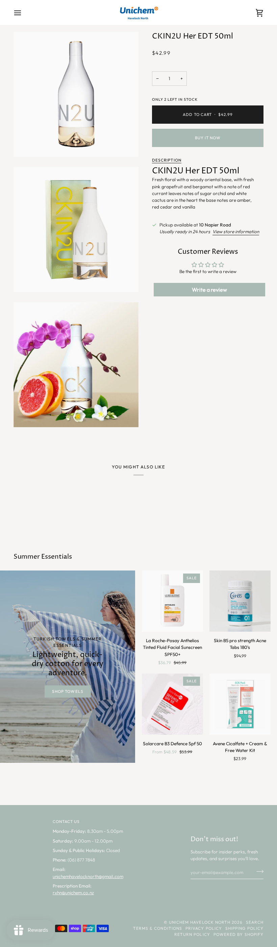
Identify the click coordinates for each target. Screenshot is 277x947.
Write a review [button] (209, 289)
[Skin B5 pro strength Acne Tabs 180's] (240, 601)
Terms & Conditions (157, 928)
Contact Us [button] (66, 821)
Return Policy (192, 934)
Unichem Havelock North (200, 922)
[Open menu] (24, 12)
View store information (235, 231)
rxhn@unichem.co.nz (73, 893)
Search (254, 922)
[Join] (257, 871)
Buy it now (208, 137)
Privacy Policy (203, 928)
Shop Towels (67, 691)
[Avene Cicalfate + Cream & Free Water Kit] (240, 704)
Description (166, 160)
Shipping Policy (244, 928)
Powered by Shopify (238, 934)
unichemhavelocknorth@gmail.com (88, 876)
